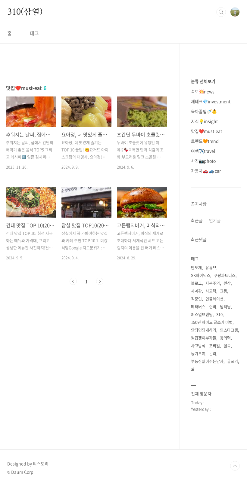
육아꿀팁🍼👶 (204, 111)
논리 (212, 353)
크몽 (223, 291)
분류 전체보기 (203, 81)
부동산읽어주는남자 (207, 361)
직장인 (196, 298)
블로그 (196, 283)
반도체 (196, 267)
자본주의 (212, 283)
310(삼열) (25, 12)
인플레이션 (214, 298)
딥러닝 (225, 306)
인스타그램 (229, 330)
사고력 (210, 291)
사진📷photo (203, 161)
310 (219, 314)
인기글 (215, 220)
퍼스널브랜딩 (202, 314)
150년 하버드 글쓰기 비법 (212, 322)
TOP (235, 466)
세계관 (196, 291)
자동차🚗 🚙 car (206, 171)
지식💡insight (204, 121)
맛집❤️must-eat (206, 131)
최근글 (197, 220)
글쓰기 (232, 361)
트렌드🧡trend (205, 141)
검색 (221, 12)
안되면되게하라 (203, 330)
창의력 (225, 338)
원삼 (227, 283)
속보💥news (202, 91)
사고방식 (198, 345)
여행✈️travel (203, 151)
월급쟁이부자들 (203, 338)
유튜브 (210, 267)
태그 (34, 33)
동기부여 (198, 353)
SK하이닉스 (200, 275)
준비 (212, 306)
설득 (227, 345)
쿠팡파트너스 (225, 275)
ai (192, 369)
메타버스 (198, 306)
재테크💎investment (210, 101)
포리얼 (214, 345)
